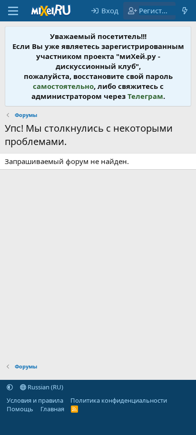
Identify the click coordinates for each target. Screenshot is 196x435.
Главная (52, 409)
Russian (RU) (44, 387)
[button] (10, 387)
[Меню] (13, 10)
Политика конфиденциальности (118, 400)
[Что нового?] (185, 10)
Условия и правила (35, 400)
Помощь (20, 409)
